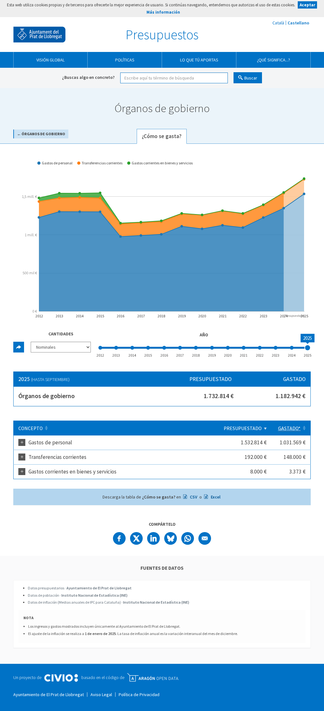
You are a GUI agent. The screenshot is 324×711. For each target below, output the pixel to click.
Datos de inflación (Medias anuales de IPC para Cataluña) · (108, 602)
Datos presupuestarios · (80, 588)
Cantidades (60, 334)
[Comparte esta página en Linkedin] (153, 538)
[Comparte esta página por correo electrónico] (204, 538)
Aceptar (307, 5)
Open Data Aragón (152, 677)
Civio (61, 678)
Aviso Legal (101, 694)
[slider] (307, 348)
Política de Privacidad (139, 694)
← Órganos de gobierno (41, 133)
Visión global (50, 60)
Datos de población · (78, 595)
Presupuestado (243, 428)
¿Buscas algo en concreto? (88, 77)
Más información (163, 12)
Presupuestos (162, 34)
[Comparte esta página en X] (136, 538)
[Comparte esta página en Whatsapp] (187, 538)
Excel (215, 497)
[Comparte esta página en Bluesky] (170, 538)
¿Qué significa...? (273, 60)
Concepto (30, 428)
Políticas (124, 60)
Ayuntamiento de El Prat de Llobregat (39, 34)
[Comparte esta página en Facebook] (119, 538)
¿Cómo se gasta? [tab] (162, 136)
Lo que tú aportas (199, 60)
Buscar (250, 78)
